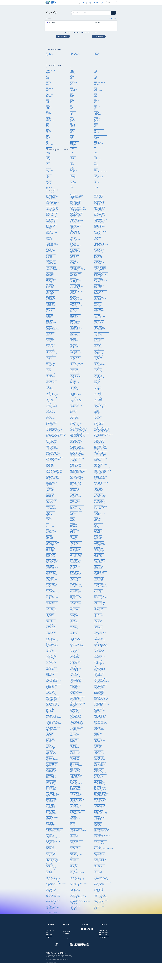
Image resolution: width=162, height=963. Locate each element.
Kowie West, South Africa (99, 206)
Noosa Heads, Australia (51, 787)
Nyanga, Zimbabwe (50, 226)
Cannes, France (97, 314)
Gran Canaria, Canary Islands (100, 774)
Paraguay (96, 124)
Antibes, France (97, 309)
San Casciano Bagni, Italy (75, 376)
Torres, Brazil (73, 825)
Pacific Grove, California (51, 557)
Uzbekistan (48, 145)
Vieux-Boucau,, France (75, 327)
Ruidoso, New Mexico (75, 688)
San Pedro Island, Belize (99, 852)
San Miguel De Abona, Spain (52, 425)
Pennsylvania (72, 176)
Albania (71, 67)
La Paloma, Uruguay (74, 844)
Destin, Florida (73, 583)
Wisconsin (72, 187)
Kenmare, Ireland (97, 345)
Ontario (95, 175)
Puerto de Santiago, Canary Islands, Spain (79, 433)
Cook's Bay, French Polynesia (52, 796)
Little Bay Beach (97, 521)
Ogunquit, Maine (73, 634)
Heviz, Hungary (73, 342)
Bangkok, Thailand (98, 286)
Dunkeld (47, 520)
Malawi (71, 113)
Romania (72, 127)
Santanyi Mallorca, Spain (75, 425)
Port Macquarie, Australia (75, 789)
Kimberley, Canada (50, 461)
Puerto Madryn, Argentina (51, 808)
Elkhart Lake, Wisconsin (51, 768)
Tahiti (71, 138)
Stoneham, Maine (98, 636)
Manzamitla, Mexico (98, 493)
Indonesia (48, 102)
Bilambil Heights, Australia (76, 776)
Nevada (95, 169)
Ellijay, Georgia (97, 614)
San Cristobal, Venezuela (75, 850)
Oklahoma (72, 175)
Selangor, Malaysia (98, 275)
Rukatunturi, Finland (74, 306)
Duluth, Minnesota (50, 657)
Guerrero (48, 162)
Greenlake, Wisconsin (50, 769)
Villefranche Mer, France (51, 328)
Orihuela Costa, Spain (74, 419)
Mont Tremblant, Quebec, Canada (77, 471)
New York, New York (98, 693)
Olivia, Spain (96, 418)
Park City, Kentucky (74, 628)
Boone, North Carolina (99, 697)
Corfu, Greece (97, 333)
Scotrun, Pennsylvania (99, 716)
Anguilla (95, 69)
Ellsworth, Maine (49, 633)
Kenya (71, 106)
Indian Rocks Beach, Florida (52, 587)
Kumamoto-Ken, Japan (75, 255)
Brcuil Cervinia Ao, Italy (99, 350)
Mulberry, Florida (98, 595)
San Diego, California (98, 560)
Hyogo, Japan (97, 251)
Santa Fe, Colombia (74, 841)
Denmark (72, 88)
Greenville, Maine (73, 633)
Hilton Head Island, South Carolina (53, 723)
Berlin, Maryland (97, 637)
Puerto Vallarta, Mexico (75, 500)
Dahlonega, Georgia (50, 614)
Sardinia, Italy (97, 379)
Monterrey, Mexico (74, 495)
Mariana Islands (97, 114)
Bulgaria (72, 79)
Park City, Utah (73, 745)
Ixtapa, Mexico (49, 491)
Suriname (72, 136)
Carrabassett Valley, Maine (100, 632)
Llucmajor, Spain (49, 413)
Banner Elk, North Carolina (100, 696)
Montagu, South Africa (51, 210)
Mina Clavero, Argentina (99, 806)
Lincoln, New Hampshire (75, 681)
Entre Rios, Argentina (50, 805)
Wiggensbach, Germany (75, 332)
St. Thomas (72, 527)
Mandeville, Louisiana (99, 630)
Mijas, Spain (48, 416)
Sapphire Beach (73, 526)
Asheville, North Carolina (99, 694)
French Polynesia (49, 94)
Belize (95, 75)
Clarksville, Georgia (50, 613)
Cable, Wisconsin (49, 766)
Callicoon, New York (50, 690)
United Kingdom (49, 144)
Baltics (47, 73)
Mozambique (97, 118)
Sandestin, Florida (98, 603)
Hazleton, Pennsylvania (99, 714)
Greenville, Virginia (98, 752)
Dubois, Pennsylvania (50, 714)
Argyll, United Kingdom (75, 445)
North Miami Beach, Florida (52, 597)
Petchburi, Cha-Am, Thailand (100, 290)
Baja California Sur (74, 154)
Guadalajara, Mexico (50, 489)
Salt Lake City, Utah (98, 745)
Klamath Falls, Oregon (99, 708)
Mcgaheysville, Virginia (99, 753)
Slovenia (47, 132)
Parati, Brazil (72, 823)
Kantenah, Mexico (98, 491)
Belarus (47, 75)
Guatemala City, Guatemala (52, 859)
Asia (71, 52)
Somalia (71, 132)
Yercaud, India (73, 243)
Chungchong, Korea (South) (100, 266)
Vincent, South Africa (98, 221)
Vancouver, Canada (50, 466)
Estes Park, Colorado (50, 568)
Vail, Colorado (73, 572)
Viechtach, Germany (50, 332)
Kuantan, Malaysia (98, 273)
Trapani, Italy (96, 382)
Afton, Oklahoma (49, 706)
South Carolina (73, 182)
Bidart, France (49, 312)
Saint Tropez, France (74, 323)
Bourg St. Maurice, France (99, 312)
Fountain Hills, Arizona (51, 533)
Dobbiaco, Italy (49, 358)
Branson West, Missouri (51, 662)
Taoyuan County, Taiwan (99, 285)
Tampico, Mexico (73, 506)
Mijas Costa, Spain (74, 416)
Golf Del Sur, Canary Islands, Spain (101, 429)
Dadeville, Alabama (98, 529)
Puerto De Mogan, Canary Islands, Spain (55, 433)
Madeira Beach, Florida (51, 593)
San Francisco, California (51, 561)
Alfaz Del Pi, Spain (98, 400)
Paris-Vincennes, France (75, 321)
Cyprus (95, 87)
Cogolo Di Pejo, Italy (98, 354)
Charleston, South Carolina (76, 721)
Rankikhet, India (49, 242)
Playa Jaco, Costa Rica (99, 855)
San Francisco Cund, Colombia (53, 841)
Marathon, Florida (74, 593)
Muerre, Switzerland (98, 441)
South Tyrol (48, 183)
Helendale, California (50, 549)
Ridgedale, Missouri (98, 666)
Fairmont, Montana (50, 669)
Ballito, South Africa (50, 197)
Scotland (72, 181)
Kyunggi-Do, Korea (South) (100, 269)
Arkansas (96, 153)
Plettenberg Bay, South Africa (76, 212)
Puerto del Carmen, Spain (75, 421)
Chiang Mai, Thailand (98, 287)
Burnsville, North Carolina (51, 698)
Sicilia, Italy (96, 380)
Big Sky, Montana (98, 667)
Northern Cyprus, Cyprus (99, 864)
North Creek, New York (51, 694)
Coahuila (72, 157)
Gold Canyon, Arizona (74, 533)
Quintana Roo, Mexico (75, 501)
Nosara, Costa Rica (50, 855)
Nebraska (72, 169)
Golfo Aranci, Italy (98, 359)
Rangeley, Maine (97, 634)
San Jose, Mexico (73, 503)
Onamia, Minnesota (74, 658)
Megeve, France (49, 318)
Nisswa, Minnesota (50, 658)
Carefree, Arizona (73, 531)
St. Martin (72, 135)
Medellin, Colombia (98, 838)
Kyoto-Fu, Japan (97, 255)
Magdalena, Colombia (75, 838)
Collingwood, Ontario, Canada (100, 476)
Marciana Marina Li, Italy (75, 364)
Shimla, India (73, 242)
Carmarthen (72, 517)
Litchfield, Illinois (50, 625)
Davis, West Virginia (74, 764)
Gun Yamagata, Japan (50, 250)
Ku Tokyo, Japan (49, 255)
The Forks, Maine (49, 637)
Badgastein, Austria (98, 297)
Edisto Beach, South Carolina (52, 722)
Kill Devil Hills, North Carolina (52, 700)
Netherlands (72, 120)
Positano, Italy (49, 374)
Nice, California (97, 555)
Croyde (95, 519)
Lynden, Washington (50, 760)
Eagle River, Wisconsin (75, 766)
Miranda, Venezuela (74, 848)
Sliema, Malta (73, 388)
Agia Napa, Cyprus (50, 863)
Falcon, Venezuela (50, 847)
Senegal (71, 130)
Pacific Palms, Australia (51, 788)
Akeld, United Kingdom (51, 445)
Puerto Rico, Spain (98, 421)
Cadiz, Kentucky (97, 627)
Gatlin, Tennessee (73, 729)
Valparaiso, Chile (97, 834)
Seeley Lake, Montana (74, 670)
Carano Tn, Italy (49, 352)
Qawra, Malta (96, 387)
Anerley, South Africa (98, 196)
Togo (47, 141)
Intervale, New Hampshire (75, 680)
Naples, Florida (49, 596)
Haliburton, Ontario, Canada (100, 477)
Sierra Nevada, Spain (50, 427)
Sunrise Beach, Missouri (51, 667)
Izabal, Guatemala (74, 859)
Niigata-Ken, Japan (98, 257)
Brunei (47, 79)
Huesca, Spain (73, 411)
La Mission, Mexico (50, 493)
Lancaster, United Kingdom (52, 452)
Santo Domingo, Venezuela (100, 850)
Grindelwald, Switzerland (99, 439)
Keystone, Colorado (98, 568)
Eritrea (47, 91)
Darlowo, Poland (49, 392)
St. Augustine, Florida (75, 607)
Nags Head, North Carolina (100, 702)
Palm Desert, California (75, 557)
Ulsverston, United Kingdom (100, 458)
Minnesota (96, 167)
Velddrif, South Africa (74, 221)
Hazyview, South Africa (99, 202)
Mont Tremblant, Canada (75, 463)
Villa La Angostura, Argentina (100, 813)
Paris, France (48, 321)
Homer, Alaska (97, 530)
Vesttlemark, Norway (98, 391)
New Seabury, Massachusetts (100, 644)
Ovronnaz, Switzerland (51, 442)
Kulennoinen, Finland (50, 305)
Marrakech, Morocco (98, 194)
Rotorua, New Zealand (99, 800)
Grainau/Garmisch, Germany (100, 329)
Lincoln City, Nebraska (99, 672)
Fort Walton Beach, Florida (100, 584)
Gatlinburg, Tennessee (99, 729)
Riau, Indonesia (49, 245)
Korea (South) (49, 107)
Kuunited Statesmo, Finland (76, 305)
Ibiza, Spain (96, 411)
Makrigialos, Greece (74, 336)
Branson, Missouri (98, 661)
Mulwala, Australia (50, 786)
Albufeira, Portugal (74, 392)
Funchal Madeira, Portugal (52, 397)
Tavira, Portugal (49, 399)
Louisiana (96, 164)
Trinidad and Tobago (74, 141)
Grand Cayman (49, 96)
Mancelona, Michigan (98, 652)
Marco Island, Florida (98, 593)
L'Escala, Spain (97, 412)
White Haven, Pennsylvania (76, 718)
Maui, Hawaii (97, 619)
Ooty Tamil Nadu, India (51, 240)
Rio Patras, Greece (74, 340)
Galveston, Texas (73, 735)
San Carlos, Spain (98, 423)
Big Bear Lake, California (99, 544)
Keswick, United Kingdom (51, 451)
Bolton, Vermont (97, 746)
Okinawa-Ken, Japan (50, 258)
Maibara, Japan (49, 256)
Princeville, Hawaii (98, 620)
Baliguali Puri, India (74, 230)
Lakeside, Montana (74, 669)
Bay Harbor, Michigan (74, 649)
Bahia (47, 154)
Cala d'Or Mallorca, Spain (51, 406)
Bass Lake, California (50, 544)
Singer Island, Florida (50, 607)
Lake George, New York (99, 692)
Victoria (47, 186)
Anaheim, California (98, 542)
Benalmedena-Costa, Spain (76, 405)
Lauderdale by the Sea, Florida (52, 592)
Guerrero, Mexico (49, 490)
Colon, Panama (73, 860)
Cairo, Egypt (48, 866)
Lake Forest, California (99, 553)
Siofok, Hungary (73, 344)
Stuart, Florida (73, 608)
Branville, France (49, 314)
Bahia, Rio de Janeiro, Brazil (76, 828)
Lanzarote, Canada (98, 461)
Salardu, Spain (73, 422)
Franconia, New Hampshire (52, 679)
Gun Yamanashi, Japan (75, 250)
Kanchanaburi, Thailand (75, 288)
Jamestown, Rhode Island (51, 720)
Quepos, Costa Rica (74, 857)
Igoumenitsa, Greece (98, 334)
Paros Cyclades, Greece (99, 338)
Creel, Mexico (49, 488)
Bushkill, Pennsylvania (51, 712)
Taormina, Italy (73, 381)
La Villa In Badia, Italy (74, 360)
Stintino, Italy (49, 381)
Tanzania (72, 139)
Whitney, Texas (97, 741)
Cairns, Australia (97, 777)
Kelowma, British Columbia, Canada (102, 467)
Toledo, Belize (73, 853)
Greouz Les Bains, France (99, 316)
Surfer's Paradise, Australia (52, 790)
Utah (47, 185)
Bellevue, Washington (74, 757)
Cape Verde (48, 82)
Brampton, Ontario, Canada (76, 475)
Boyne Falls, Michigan (99, 650)
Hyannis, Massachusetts (51, 643)
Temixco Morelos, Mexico (99, 507)
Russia (95, 127)
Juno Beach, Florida (98, 589)
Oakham (71, 525)
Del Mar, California (74, 548)
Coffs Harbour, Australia (99, 778)
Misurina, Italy (49, 367)
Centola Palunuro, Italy (99, 353)
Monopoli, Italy (73, 367)
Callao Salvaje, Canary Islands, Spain (102, 428)
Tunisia (95, 141)
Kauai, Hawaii (73, 618)
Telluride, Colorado (50, 572)
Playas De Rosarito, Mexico (100, 497)
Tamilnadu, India (97, 242)
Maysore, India (49, 238)
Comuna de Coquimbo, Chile (100, 831)
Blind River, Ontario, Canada (100, 473)
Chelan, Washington (98, 758)
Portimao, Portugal (50, 398)
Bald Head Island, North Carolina (77, 696)
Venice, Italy (96, 385)
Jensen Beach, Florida (74, 589)
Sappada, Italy (73, 379)
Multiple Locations (74, 524)
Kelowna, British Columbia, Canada (54, 469)
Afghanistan (48, 67)
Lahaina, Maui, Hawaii (50, 619)
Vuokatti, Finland (49, 309)
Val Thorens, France (50, 327)
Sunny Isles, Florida (98, 608)
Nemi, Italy (48, 368)
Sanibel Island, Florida (51, 604)
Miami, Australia (73, 784)
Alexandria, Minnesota (75, 655)
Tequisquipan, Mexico (51, 508)
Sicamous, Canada (50, 465)
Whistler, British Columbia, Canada (54, 470)
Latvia (95, 108)
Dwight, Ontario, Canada (51, 477)
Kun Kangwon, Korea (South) (76, 268)
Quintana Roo (73, 177)
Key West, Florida (97, 590)
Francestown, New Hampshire (100, 678)
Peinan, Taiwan (97, 284)
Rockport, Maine (49, 636)
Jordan (95, 105)
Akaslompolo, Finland (75, 303)
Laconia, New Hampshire (51, 681)
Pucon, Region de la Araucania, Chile (102, 835)
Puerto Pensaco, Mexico (51, 500)
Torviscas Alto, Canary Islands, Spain (102, 435)
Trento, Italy (48, 383)
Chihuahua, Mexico (74, 487)
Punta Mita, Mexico (98, 500)
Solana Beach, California (99, 561)
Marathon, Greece (98, 336)
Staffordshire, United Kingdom (77, 455)
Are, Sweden (96, 436)
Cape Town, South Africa (75, 198)
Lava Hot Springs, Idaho (51, 624)
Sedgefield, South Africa (99, 215)
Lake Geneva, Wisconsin (99, 769)
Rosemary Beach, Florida (75, 603)
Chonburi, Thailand (50, 288)
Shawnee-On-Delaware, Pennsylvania (54, 717)
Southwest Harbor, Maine (75, 636)
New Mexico (48, 171)
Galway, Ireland (73, 345)
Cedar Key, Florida (74, 578)
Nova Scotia (96, 173)
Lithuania (96, 111)
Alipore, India (97, 228)
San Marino (72, 129)
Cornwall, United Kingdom (76, 446)
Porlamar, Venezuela (74, 849)
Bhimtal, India (49, 231)
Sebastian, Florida (50, 605)
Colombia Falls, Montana (75, 668)
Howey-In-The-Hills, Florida (76, 586)
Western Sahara (73, 147)
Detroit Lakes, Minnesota (99, 656)
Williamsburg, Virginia (99, 756)
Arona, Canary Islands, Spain (52, 428)
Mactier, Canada (49, 463)
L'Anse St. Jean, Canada (75, 461)
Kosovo (71, 107)
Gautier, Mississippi (98, 660)
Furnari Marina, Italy (74, 359)
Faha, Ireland (48, 345)
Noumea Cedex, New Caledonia (77, 796)
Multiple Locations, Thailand (52, 290)
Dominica (48, 89)
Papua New (72, 124)
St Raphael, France (98, 323)
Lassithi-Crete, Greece (99, 335)
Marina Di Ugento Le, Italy (99, 364)
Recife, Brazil (73, 824)
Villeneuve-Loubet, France (76, 328)
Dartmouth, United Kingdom (100, 446)
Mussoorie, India (49, 239)
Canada (95, 81)
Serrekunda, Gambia (50, 192)
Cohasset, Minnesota (74, 656)
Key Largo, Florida (74, 590)
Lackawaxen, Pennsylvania (75, 715)
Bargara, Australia (50, 776)
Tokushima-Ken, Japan (99, 262)
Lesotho (71, 109)
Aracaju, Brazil (97, 816)
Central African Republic (99, 82)
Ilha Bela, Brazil (97, 819)
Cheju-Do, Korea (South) (75, 266)
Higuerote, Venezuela (74, 847)
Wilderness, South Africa (75, 224)
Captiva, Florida (49, 578)
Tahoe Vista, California (75, 562)
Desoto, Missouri (97, 662)
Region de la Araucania (99, 177)
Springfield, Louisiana (51, 632)
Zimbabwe (72, 148)
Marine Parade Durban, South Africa (78, 209)
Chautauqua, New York (99, 690)
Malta (71, 114)
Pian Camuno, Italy (98, 371)
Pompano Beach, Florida (51, 602)
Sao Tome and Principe (99, 129)
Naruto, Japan (49, 257)
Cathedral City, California (75, 547)
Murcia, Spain (97, 417)
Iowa (95, 163)
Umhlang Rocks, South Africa (100, 219)
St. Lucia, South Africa (75, 218)
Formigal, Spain (49, 410)
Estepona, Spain (97, 409)
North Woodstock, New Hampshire (77, 682)
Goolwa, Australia (98, 780)
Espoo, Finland (97, 303)
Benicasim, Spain (98, 405)
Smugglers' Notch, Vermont (52, 748)
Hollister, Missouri (50, 663)
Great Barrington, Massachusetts (53, 642)
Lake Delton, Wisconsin (75, 769)
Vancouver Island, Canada (75, 466)
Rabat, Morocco (97, 195)
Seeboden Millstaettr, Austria (76, 299)
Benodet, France (73, 311)
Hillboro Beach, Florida (51, 585)
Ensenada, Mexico (98, 488)
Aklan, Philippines (98, 278)
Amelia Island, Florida (75, 574)
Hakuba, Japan (49, 251)
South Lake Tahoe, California (52, 562)
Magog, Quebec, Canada (51, 471)
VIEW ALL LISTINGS (112, 18)
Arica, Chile (72, 831)
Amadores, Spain (97, 403)
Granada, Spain (97, 410)
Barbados (96, 73)
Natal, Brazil (72, 822)
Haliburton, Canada (98, 459)
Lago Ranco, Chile (74, 832)
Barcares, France (49, 311)
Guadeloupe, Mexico (74, 489)
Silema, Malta (49, 388)
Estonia (71, 91)
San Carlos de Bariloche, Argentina (77, 810)
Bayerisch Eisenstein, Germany (52, 329)
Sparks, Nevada (73, 675)
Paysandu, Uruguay (50, 846)
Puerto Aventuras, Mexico (51, 499)
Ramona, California (74, 559)
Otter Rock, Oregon (98, 709)
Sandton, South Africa (98, 214)
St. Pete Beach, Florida (51, 608)
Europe (95, 52)
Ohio (47, 175)
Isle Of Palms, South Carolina (76, 723)
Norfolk (47, 525)
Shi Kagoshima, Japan (51, 260)
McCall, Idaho (73, 624)
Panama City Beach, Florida (52, 601)
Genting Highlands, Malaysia (76, 270)
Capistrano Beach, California (76, 545)
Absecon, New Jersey (74, 685)
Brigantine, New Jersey (75, 686)
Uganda (47, 143)
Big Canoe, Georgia (74, 612)
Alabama (48, 152)
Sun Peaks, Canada (74, 465)
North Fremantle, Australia (100, 787)
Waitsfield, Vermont (98, 748)
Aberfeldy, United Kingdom (100, 443)
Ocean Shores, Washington (52, 762)
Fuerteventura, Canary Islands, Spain (78, 429)
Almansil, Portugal (50, 393)
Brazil (95, 78)
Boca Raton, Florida (74, 575)
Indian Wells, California (75, 549)
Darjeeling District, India (51, 232)
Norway (47, 123)
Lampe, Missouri (73, 664)
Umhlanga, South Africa (51, 220)
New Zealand (48, 121)
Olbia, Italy (48, 369)
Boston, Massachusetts (75, 639)
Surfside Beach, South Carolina (53, 727)
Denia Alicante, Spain (74, 409)
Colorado (48, 158)
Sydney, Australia (73, 790)
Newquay (96, 524)
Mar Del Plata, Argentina (99, 805)
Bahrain (95, 72)
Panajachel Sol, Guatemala (100, 859)
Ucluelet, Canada (97, 465)
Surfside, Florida (49, 609)
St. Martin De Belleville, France (101, 324)
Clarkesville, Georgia (98, 612)
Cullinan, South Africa (50, 200)
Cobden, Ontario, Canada (75, 476)
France (95, 93)
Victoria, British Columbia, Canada (101, 469)
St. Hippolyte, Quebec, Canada (76, 472)
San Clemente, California (75, 560)
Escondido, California (98, 548)
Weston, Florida (49, 612)
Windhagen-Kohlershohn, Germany (101, 332)
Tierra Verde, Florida (74, 609)
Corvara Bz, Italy (49, 357)
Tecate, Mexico (73, 507)
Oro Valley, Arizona (74, 535)
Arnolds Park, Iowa (98, 626)
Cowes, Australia (73, 780)
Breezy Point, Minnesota (51, 656)
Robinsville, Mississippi (75, 661)
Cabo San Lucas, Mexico (75, 485)
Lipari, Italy (72, 362)
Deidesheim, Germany (75, 329)
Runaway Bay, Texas (98, 739)
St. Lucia (47, 135)
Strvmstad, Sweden (50, 439)
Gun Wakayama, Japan (99, 249)
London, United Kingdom (99, 452)
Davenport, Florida (74, 580)
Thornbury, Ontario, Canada (76, 478)
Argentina (72, 70)
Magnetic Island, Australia (76, 783)
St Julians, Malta (49, 389)
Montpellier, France (98, 318)
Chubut (47, 157)
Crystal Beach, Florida (50, 580)
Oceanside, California (50, 556)
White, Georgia (97, 616)
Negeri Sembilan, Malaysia (100, 274)
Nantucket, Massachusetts (76, 644)
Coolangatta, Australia (51, 780)
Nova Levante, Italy (98, 368)
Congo (71, 84)
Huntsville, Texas (73, 736)
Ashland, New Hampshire (75, 676)
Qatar (95, 126)
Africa (47, 52)
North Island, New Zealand (100, 799)
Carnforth (96, 517)
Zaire (95, 147)
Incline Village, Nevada (75, 673)
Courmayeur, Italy (98, 357)
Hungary (47, 101)
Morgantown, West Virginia (100, 764)
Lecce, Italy (48, 362)
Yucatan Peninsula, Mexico (76, 509)
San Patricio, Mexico (98, 505)
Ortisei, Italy (48, 370)
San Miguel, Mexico (50, 505)
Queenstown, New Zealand (76, 800)
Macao (71, 112)
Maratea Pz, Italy (49, 364)
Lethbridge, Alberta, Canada (76, 483)
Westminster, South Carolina (76, 727)
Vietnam (95, 145)
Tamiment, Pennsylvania (75, 717)
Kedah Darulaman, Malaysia (76, 272)
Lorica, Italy (96, 362)
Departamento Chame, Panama (53, 861)
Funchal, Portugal (98, 395)
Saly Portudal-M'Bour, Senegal (52, 196)
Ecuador (95, 89)
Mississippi (48, 168)
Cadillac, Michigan (50, 651)
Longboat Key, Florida (99, 592)
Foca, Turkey (96, 293)
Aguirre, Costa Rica (98, 853)
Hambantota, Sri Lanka (99, 282)
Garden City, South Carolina (100, 722)
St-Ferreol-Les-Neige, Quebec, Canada (54, 473)
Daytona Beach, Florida (99, 580)
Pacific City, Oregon (50, 710)
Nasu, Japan (72, 257)
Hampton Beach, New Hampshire (53, 680)
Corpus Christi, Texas (74, 734)
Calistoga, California (50, 545)
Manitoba (72, 165)
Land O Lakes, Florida (98, 591)
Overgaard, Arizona (98, 535)
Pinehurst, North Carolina (99, 703)
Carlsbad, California (98, 545)
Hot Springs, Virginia (74, 753)
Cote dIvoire (72, 85)
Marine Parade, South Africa (52, 209)
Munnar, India (97, 238)
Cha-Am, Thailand (74, 287)
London (47, 523)
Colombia (48, 84)
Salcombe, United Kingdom (52, 454)
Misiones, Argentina (50, 807)
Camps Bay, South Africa (51, 198)
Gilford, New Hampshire (75, 679)
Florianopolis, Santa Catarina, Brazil (78, 830)
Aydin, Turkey (97, 292)
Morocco (72, 118)
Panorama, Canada (50, 464)
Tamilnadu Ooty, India (51, 243)
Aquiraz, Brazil (73, 816)
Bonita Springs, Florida (99, 575)
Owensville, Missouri (50, 666)
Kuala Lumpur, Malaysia (75, 273)
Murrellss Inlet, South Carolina (53, 724)
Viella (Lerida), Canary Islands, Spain (78, 436)
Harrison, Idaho (97, 621)
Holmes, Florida (97, 585)
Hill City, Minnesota (74, 657)
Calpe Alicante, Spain (98, 406)
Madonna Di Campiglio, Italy (76, 363)
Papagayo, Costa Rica (74, 855)
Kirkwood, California (50, 551)
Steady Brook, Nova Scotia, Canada (77, 479)
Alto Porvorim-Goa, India (51, 230)
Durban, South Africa (98, 200)
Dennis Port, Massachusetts (52, 640)
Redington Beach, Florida (99, 602)
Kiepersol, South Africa (51, 206)
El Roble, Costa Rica (50, 854)
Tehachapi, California (98, 562)
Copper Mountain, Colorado (52, 567)
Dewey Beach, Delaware (99, 573)
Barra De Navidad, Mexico (75, 484)
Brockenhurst (49, 514)
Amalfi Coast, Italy (50, 348)
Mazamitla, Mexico (74, 494)
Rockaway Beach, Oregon (99, 710)
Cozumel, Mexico (98, 487)
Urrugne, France (73, 326)
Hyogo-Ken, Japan (50, 252)
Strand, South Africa (98, 218)
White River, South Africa (51, 224)
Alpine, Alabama (73, 529)
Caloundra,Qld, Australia (75, 778)
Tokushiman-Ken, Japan (51, 263)
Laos (71, 108)
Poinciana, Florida (98, 601)
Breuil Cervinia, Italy (50, 351)
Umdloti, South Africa (74, 219)
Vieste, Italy (48, 386)
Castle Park (48, 518)
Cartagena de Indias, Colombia (53, 837)
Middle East (96, 54)
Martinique (48, 115)
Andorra (47, 69)
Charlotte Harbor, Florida (99, 578)
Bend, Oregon (97, 706)
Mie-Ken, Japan (73, 256)
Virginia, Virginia (49, 756)
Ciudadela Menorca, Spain (52, 409)
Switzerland (96, 137)
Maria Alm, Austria (74, 298)
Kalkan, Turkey (73, 294)
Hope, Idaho (48, 622)
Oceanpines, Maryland (51, 639)
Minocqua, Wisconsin (98, 770)
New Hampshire (73, 170)
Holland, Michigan (74, 652)
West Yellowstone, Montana (52, 672)
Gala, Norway (48, 391)
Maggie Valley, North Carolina (76, 702)
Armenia (95, 70)
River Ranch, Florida (50, 603)
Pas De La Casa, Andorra (51, 297)
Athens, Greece (73, 333)
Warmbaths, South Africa (75, 222)
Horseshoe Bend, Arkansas (76, 541)
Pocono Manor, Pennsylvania (52, 716)
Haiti (95, 99)
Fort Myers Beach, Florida (75, 584)
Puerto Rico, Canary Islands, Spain (101, 433)
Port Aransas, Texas (50, 739)
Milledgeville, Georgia (99, 615)
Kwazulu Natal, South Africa (52, 207)
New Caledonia (97, 120)
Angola (71, 69)
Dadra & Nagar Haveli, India (100, 231)
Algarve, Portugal (98, 392)
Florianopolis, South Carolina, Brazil (78, 826)
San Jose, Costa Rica (98, 857)
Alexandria (96, 511)
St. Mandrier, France (74, 324)
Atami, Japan (48, 248)
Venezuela (72, 145)
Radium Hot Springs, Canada (100, 464)
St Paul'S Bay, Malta (74, 389)
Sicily (95, 181)
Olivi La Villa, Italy (74, 369)
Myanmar (48, 119)
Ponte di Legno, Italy (50, 373)
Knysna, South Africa (74, 206)
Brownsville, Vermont (50, 747)
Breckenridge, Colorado (99, 566)
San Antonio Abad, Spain (51, 423)
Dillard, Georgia (73, 614)
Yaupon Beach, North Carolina (52, 705)
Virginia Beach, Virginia (75, 756)
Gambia (95, 94)
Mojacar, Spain (49, 417)
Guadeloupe (48, 97)
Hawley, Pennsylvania (74, 714)
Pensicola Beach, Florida (75, 601)
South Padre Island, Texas (99, 740)
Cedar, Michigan (73, 651)
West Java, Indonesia (50, 246)
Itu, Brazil (72, 820)
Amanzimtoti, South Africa (76, 196)
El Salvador (72, 90)
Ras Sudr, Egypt (73, 867)
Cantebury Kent (97, 515)
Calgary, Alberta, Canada (51, 482)
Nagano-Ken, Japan (98, 256)
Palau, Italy (48, 371)
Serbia (95, 130)
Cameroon (72, 81)
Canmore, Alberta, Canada (75, 482)
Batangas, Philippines (51, 279)
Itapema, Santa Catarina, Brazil (101, 830)
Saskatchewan (49, 181)
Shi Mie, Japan (73, 260)
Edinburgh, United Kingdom (76, 447)
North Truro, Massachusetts (52, 645)
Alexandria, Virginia (50, 751)
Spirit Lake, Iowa (73, 627)
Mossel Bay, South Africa (75, 210)
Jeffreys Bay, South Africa (99, 204)
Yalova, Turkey (73, 296)
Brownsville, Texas (74, 733)
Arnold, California (74, 543)
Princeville (96, 525)
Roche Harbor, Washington (52, 763)
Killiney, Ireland (49, 346)
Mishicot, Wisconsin (50, 771)
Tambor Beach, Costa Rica (51, 858)
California (48, 156)
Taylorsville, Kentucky (98, 628)
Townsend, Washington (99, 763)
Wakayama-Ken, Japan (99, 264)
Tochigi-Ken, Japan (74, 262)
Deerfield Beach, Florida (75, 581)
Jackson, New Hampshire (99, 680)
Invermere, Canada (74, 460)
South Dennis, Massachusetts (100, 645)
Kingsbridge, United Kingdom (100, 451)
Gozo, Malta (48, 387)
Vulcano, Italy (73, 386)
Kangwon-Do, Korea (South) (100, 267)
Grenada (95, 96)
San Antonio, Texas (74, 740)
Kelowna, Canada (97, 460)
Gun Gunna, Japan (50, 249)
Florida (71, 161)
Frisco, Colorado (73, 568)
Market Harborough (98, 523)
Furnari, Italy (48, 359)
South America (97, 53)
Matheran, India (97, 237)
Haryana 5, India (49, 233)
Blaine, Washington (74, 758)
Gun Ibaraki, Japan (74, 249)
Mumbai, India (73, 238)
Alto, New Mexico (74, 687)
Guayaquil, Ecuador (74, 842)
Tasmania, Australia (98, 790)
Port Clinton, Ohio (98, 705)
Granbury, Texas (49, 736)
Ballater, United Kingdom (51, 446)
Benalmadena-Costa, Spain (52, 405)
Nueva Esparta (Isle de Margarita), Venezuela (104, 848)
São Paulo (72, 180)
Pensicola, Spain (97, 419)
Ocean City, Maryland (98, 638)
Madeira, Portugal (98, 397)
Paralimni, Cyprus (74, 865)
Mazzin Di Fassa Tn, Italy (51, 365)
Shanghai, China (97, 227)
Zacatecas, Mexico (98, 509)
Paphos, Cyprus (49, 865)
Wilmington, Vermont (98, 750)
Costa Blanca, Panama (99, 860)
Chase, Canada (73, 459)
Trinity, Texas (48, 741)
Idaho (95, 162)
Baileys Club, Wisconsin (51, 765)
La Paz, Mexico (73, 493)
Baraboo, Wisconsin (98, 765)
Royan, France (49, 323)
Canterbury (48, 517)
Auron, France (49, 310)
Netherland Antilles (50, 120)
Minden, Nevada (97, 674)
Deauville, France (73, 315)
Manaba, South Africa (74, 208)
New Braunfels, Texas (74, 738)
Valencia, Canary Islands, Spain (53, 436)
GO (113, 12)
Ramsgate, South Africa (51, 214)
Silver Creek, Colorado (51, 571)
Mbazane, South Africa (99, 209)
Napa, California (49, 555)
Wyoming (96, 187)
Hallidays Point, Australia (51, 781)
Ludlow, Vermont (97, 747)
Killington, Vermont (74, 747)
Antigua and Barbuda (50, 70)
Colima (95, 157)
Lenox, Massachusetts (75, 643)
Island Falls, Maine (98, 633)
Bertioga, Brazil (73, 817)
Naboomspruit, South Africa (52, 212)
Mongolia (96, 117)
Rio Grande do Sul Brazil (99, 179)
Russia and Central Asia (75, 54)
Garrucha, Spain (73, 410)
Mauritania (72, 115)
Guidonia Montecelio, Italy (52, 360)
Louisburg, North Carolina (52, 702)
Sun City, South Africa (50, 219)
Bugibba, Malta (97, 386)
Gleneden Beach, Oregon (75, 708)
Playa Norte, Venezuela (51, 849)
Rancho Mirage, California (99, 559)
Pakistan (96, 123)
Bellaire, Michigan (50, 650)
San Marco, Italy (49, 377)
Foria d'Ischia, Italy (98, 358)
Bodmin (47, 513)
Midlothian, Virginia (50, 754)
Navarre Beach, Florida (75, 596)
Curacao (71, 87)
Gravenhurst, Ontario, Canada (76, 477)
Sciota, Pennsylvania (74, 716)
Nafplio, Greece (49, 338)
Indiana (71, 163)
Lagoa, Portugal (73, 397)
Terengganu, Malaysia (74, 276)
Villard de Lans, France (99, 327)
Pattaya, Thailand (73, 290)
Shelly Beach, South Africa (51, 216)
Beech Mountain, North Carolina (53, 697)
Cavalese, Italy (97, 352)
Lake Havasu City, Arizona (99, 533)
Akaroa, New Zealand (98, 796)
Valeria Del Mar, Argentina (75, 812)
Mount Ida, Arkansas (74, 542)
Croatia (95, 85)
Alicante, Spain (49, 403)
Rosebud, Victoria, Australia (52, 795)
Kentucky (72, 164)
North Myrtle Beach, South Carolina (102, 724)
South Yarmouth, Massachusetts (77, 646)
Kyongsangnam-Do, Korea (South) (77, 269)
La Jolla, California (74, 551)
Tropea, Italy (72, 383)
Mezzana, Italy (97, 365)
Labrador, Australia (74, 782)
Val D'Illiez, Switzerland (99, 442)
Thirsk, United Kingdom (99, 457)
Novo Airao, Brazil (98, 822)
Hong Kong (96, 100)
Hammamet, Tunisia (50, 225)
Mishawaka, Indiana (50, 626)
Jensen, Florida (49, 589)
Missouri (72, 168)
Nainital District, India (75, 239)
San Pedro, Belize (73, 852)
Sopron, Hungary (97, 344)
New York (72, 171)
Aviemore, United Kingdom (100, 445)
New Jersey (96, 170)
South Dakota (97, 182)
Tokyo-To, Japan (97, 263)
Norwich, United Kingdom (76, 453)
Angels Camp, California (51, 543)
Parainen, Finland (49, 306)
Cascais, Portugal (98, 394)
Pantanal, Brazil (49, 823)
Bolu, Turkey (72, 293)
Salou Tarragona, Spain (99, 422)
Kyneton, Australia (50, 782)
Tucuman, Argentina (50, 812)
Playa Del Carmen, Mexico (75, 497)
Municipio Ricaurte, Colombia (76, 840)
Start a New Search (99, 36)
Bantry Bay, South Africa (75, 197)
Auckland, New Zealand (51, 798)
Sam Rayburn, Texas (50, 740)
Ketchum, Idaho (97, 622)
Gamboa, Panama (74, 861)
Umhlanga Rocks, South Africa (76, 220)
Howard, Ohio (73, 705)
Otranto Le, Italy (97, 370)
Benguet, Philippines (74, 279)
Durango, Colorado (98, 567)
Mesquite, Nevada (74, 674)
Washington (96, 186)
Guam (71, 97)
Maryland (96, 165)
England (47, 161)
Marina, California (98, 554)
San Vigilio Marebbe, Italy (99, 377)
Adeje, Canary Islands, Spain (76, 427)
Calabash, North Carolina (75, 698)
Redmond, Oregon (74, 710)
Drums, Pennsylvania (74, 712)
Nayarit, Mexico (49, 496)
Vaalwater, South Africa (51, 221)
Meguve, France (73, 318)
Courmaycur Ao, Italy (74, 357)
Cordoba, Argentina (74, 804)
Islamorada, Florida (98, 587)
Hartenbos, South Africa (75, 202)
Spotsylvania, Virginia (75, 754)
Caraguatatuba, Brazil (75, 818)
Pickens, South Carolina (75, 726)
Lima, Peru (48, 844)
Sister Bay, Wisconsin (50, 772)
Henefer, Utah (97, 744)
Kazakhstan (48, 106)
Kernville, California (74, 550)
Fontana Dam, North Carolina (100, 699)
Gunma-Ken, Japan (98, 250)
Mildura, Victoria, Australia (76, 794)
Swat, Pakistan (73, 278)
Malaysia (96, 113)
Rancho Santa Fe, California (52, 560)
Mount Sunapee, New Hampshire (101, 681)
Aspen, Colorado (73, 565)
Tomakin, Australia (50, 792)
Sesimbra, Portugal (98, 398)
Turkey (47, 142)
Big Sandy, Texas (49, 733)
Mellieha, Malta (73, 387)
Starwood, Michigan (74, 654)
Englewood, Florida (98, 583)
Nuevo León (72, 174)
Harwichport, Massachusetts (100, 642)
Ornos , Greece (73, 338)
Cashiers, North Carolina (51, 699)
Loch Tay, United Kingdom (76, 452)
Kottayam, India (73, 236)
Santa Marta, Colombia (99, 841)
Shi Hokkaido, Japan (98, 258)
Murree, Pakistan (49, 278)
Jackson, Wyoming (50, 774)
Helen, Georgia (49, 615)
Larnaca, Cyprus (49, 864)
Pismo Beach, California (51, 559)
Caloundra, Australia (50, 778)
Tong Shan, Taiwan (50, 286)
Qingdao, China (73, 227)
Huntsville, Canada (50, 460)
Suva (95, 136)
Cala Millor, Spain (74, 406)
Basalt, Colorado (49, 566)
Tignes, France (49, 326)
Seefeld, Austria (97, 299)
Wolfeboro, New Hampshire (52, 685)
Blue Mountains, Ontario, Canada (53, 475)
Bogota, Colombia (50, 836)
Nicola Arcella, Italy (74, 368)
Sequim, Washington (74, 763)
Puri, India (96, 240)
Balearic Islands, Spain (51, 404)
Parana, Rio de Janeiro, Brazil (52, 829)
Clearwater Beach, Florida (51, 579)
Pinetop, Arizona (73, 537)
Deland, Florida (97, 581)
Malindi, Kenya (73, 192)
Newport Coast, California (75, 555)
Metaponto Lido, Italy (74, 365)
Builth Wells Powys (98, 514)
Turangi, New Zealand (74, 801)
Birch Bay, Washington (51, 758)
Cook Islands (97, 84)
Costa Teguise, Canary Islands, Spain (54, 429)
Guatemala (96, 97)
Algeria (95, 67)
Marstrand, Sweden (50, 437)
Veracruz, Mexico (97, 508)
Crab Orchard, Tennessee (75, 728)
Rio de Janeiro (73, 179)
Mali (47, 114)
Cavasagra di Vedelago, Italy (52, 353)
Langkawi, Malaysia (50, 274)
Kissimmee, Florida (50, 591)
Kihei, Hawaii (97, 618)
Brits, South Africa (98, 197)
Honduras (72, 100)
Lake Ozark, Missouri (50, 664)
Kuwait (95, 107)
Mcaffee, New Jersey (98, 686)
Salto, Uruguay (97, 846)
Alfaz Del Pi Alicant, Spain (75, 401)
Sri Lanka (72, 133)
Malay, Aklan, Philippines (75, 281)
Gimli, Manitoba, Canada (51, 481)
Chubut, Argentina (50, 804)
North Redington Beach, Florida (101, 597)
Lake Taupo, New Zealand (51, 799)
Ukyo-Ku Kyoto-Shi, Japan (75, 264)
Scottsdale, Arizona (98, 537)
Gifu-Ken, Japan (97, 248)
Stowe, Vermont (73, 748)
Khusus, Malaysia (50, 273)
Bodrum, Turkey (49, 293)
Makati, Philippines (50, 281)
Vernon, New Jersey (50, 687)
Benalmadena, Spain (74, 404)
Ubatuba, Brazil (97, 825)
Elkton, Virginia (97, 751)
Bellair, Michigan (97, 649)
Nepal (95, 119)
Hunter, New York (50, 692)
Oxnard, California (98, 556)
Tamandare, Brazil (50, 825)
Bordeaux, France (74, 312)
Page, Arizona (49, 536)
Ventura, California (74, 563)
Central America (49, 54)
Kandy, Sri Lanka (49, 284)
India (95, 101)
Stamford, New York (74, 694)
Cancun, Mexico (97, 485)
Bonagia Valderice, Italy (75, 350)
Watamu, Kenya (49, 194)
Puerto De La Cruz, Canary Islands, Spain (103, 431)
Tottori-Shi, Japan (50, 264)
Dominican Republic (74, 89)
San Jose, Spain (49, 424)
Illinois (47, 163)
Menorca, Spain (97, 415)
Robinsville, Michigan (51, 654)
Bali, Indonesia (73, 244)
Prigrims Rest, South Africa (100, 213)
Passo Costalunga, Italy (75, 371)
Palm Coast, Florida (98, 599)
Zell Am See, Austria (50, 302)
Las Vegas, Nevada (50, 674)
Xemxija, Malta (97, 389)
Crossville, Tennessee (98, 728)
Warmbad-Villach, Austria (75, 300)
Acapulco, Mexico (98, 483)
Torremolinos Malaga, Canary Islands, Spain (55, 435)
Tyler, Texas (72, 741)
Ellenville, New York (74, 691)
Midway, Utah (49, 745)
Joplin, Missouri (73, 663)
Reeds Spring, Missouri (75, 666)
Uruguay (95, 144)
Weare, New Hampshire (75, 684)
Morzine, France (49, 320)
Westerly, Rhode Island (99, 720)
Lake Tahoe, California (50, 554)
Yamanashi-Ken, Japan (51, 266)
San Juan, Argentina (98, 810)
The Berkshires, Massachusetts (101, 646)
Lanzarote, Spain (73, 412)
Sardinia (95, 180)
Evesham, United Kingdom (100, 447)
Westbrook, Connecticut (51, 573)
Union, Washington (50, 764)
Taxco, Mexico (49, 507)
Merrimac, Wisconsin (74, 770)
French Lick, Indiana (98, 625)
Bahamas (72, 72)
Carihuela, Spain (73, 407)
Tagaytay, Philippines (50, 282)
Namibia (72, 119)
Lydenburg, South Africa (51, 208)
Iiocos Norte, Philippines (75, 280)
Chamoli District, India (75, 231)
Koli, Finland (96, 304)
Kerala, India (72, 234)
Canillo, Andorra (97, 296)
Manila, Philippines (98, 281)
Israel (71, 103)
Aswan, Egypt (97, 865)
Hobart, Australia (73, 781)
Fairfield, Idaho (73, 621)
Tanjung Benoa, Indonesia (75, 245)
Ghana (95, 95)
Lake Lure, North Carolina (99, 700)
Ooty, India (96, 239)
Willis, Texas (48, 742)
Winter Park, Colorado (99, 572)
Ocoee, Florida (49, 598)
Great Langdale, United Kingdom (77, 448)
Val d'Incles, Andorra (74, 297)
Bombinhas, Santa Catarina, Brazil (53, 830)
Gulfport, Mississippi (50, 661)
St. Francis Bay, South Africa (52, 218)
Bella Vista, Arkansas (50, 539)
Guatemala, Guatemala (99, 858)
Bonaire (71, 77)
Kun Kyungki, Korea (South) (100, 268)
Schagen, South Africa (50, 215)
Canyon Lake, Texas (98, 733)
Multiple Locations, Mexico (100, 495)
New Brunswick (49, 170)
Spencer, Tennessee (50, 732)
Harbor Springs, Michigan (51, 652)
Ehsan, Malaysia (49, 270)
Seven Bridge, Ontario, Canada (52, 478)
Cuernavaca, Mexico (74, 488)
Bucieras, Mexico (49, 485)
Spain (47, 133)
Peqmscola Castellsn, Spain (52, 421)
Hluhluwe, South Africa (75, 203)
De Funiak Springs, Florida (52, 581)
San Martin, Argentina (74, 811)
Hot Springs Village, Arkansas (52, 542)
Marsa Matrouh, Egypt (51, 867)
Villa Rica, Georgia (74, 616)
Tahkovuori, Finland (74, 308)
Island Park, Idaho (74, 622)
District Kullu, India (74, 232)
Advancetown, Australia (51, 775)
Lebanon (47, 109)
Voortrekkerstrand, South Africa (53, 222)
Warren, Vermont (49, 750)
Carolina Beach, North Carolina (101, 698)
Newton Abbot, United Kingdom (53, 453)
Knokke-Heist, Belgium (75, 302)
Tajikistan (48, 139)
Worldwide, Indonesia (75, 246)
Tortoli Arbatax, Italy (74, 382)
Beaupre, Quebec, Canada (75, 470)
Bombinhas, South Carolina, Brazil (53, 826)
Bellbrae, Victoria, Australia (100, 792)
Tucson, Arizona (97, 538)
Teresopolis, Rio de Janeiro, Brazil (101, 829)
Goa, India (96, 232)
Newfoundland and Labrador (100, 171)
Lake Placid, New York (51, 693)
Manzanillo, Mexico (50, 494)
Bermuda (72, 76)
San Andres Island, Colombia (100, 840)
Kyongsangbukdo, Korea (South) (53, 269)
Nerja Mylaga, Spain (74, 418)
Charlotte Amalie (97, 518)
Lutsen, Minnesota (98, 657)
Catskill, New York (74, 690)
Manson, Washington (74, 760)
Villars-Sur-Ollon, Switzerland (76, 443)
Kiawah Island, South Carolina (100, 723)
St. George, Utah (73, 746)
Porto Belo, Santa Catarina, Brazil (53, 831)
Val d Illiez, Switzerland (75, 442)
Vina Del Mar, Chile (74, 835)
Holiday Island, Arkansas (51, 541)
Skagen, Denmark (50, 303)
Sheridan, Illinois (73, 625)
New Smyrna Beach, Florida (100, 596)
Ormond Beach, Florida (99, 598)
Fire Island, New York (98, 691)
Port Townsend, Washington (100, 762)
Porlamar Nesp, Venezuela (99, 849)
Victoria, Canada (49, 467)
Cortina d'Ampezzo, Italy (75, 356)
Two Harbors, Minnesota (51, 660)
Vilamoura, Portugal (98, 399)
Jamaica (47, 105)
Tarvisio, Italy (97, 381)
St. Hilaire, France (50, 324)
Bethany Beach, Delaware (75, 573)
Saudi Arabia (48, 130)
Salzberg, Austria (49, 299)
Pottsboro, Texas (73, 739)
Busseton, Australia (74, 777)
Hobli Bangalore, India (75, 233)
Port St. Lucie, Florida (74, 602)
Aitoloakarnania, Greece (51, 333)
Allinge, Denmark (98, 302)
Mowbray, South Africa (99, 210)
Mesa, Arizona (49, 535)
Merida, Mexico (49, 495)
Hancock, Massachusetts (75, 642)
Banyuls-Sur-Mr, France (99, 310)
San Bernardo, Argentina (99, 808)
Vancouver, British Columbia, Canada (78, 469)
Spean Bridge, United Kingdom (77, 454)
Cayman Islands (73, 82)
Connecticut (72, 158)
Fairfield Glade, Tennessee (51, 729)
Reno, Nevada (49, 675)
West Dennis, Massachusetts (76, 648)
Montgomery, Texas (50, 738)
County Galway (97, 158)
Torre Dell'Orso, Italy (50, 382)
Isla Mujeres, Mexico (98, 490)
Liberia (95, 109)
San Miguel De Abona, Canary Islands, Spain (56, 434)
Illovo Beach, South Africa (51, 204)
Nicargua (72, 121)
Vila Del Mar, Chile (50, 835)
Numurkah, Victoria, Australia (100, 794)
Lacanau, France (73, 317)
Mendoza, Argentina (50, 806)
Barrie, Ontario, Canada (75, 473)
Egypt (47, 90)
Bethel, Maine (73, 632)
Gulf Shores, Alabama (50, 530)
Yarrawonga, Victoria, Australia (101, 795)
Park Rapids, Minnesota (99, 658)
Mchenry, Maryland (50, 638)
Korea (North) (97, 106)
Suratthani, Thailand (50, 292)
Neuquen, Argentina (74, 807)
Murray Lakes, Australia (75, 786)
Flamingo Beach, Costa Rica (76, 854)
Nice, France (72, 320)
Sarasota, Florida (73, 604)
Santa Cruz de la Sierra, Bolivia (101, 814)
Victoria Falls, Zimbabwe (75, 226)
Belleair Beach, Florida (51, 575)
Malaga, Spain (73, 413)
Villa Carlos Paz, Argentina (52, 813)
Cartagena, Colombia (98, 836)
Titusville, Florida (98, 609)
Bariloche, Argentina (50, 802)
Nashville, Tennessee (50, 730)
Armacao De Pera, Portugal (52, 394)
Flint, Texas (96, 734)
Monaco (71, 117)
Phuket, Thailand (49, 291)
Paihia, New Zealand (50, 800)
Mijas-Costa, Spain (98, 416)
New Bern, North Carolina (51, 703)
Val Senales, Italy (73, 385)
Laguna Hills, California (51, 553)
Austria (95, 71)
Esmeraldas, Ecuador (50, 842)
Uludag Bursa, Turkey (50, 296)
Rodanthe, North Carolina (51, 704)
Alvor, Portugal (73, 393)
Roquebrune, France (98, 322)
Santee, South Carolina (99, 726)
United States (73, 144)
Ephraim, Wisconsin (74, 768)
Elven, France (97, 315)
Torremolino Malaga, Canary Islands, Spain (103, 434)
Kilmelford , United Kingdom (76, 451)
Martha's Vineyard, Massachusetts (101, 643)
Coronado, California (50, 548)
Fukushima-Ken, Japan (75, 248)
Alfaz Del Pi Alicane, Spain (51, 401)
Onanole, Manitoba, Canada (76, 481)
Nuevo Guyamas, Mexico (99, 496)
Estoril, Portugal (73, 395)
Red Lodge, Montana (50, 670)
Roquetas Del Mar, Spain (51, 422)
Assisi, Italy (96, 348)
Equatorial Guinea (98, 90)
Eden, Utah (48, 744)
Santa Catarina (49, 180)
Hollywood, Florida (74, 585)
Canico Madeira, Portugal (75, 394)
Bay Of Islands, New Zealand (76, 798)
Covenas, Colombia (74, 837)
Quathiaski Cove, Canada (75, 464)
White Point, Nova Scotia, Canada (101, 479)
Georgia (47, 95)
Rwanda (47, 129)
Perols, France (97, 321)
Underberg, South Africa (99, 220)
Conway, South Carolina (99, 721)
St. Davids (96, 526)
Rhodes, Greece (49, 340)
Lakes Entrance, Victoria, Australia (101, 793)
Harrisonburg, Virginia (51, 753)
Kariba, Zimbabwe (98, 225)
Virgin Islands (49, 147)
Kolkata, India (49, 236)
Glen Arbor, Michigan (98, 651)
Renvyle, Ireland (49, 347)
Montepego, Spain (74, 417)
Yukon (47, 188)
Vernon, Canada (97, 466)
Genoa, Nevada (49, 673)
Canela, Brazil (49, 818)
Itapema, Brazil (49, 820)
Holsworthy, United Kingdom (100, 448)
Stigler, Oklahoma (74, 706)
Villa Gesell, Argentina (75, 813)
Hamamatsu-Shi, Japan (75, 251)
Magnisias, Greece (50, 336)
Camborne (72, 515)
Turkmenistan (73, 142)
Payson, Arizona (73, 536)
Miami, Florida (49, 595)
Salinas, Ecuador (49, 843)
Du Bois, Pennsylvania (99, 712)
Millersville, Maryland (75, 638)
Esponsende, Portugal (51, 395)
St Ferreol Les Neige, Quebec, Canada (54, 472)
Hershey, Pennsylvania (51, 715)
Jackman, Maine (49, 634)
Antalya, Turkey (73, 292)
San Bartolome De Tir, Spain (76, 423)
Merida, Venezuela (50, 848)
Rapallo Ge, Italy (73, 375)
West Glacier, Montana (99, 670)
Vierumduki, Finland (98, 308)
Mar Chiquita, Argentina (75, 805)
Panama (47, 124)
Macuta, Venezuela (98, 847)
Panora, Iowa (48, 627)
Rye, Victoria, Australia (75, 795)
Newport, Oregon (73, 709)
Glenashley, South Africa (51, 201)
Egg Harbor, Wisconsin (99, 766)
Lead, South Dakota (98, 727)
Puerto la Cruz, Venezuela (51, 850)
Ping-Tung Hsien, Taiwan (75, 285)
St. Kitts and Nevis (98, 133)
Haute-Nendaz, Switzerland (52, 440)
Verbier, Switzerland (50, 443)
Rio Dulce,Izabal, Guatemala (52, 860)
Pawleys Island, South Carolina (53, 726)
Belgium (72, 75)
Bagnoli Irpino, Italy (50, 350)
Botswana (72, 78)
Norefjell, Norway (74, 391)
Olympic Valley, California (75, 556)
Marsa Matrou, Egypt (98, 866)
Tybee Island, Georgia (50, 616)
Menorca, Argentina (74, 806)
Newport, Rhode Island (75, 720)
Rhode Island (49, 179)
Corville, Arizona (73, 532)
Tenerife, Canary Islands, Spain (76, 434)
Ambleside (48, 512)
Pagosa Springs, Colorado (99, 569)
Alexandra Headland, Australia (76, 775)
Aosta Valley (48, 153)
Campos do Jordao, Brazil (99, 817)
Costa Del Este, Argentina (99, 804)
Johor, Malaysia (49, 272)
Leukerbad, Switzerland (99, 440)
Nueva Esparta (49, 174)
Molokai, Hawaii (49, 620)
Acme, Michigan (49, 649)
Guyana (71, 99)
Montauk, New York (74, 693)
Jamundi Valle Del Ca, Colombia (53, 838)
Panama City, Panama (98, 861)
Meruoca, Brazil (49, 822)
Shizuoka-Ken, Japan (98, 261)
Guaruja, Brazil (73, 819)
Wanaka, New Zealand (98, 801)
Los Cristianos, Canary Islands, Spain (54, 431)
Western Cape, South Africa (100, 222)
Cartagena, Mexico (50, 487)
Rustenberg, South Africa (75, 214)
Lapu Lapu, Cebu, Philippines (100, 280)
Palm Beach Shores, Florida (76, 599)
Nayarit (47, 169)
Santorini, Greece (97, 340)
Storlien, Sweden (97, 437)
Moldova (48, 117)
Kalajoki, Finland (73, 304)
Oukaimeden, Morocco (51, 195)
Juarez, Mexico (73, 491)
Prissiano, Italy (97, 374)
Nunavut (96, 174)
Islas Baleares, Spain (50, 412)
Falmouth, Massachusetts (99, 640)
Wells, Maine (72, 637)
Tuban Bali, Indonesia (98, 245)
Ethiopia (95, 91)
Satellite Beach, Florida (99, 604)
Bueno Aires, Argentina (75, 802)
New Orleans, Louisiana (51, 631)
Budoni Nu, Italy (73, 351)
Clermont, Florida (74, 579)
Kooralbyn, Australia (98, 781)
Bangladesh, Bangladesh (99, 226)
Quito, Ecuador (97, 842)
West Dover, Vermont (74, 750)
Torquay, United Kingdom (51, 458)
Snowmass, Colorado (74, 571)
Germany (72, 95)
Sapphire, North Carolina (75, 704)
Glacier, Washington (74, 759)
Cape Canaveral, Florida (99, 577)
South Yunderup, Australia (100, 789)
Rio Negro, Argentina (74, 808)
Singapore (72, 131)
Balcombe (96, 512)
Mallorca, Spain (97, 413)
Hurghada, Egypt (73, 866)
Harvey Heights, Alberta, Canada (101, 482)
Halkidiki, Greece (73, 334)
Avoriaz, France (73, 310)
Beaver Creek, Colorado (75, 566)
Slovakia (95, 131)
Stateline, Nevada (98, 675)
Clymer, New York (50, 691)
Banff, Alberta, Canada (99, 481)
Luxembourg (49, 112)
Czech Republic (49, 88)
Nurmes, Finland (97, 305)
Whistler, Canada (73, 467)
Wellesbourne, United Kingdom (53, 459)
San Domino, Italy (98, 376)
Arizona (71, 153)
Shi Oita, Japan (97, 260)
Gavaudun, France (74, 316)
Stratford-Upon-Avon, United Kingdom (54, 457)
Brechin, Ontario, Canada (99, 475)
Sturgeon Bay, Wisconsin (75, 772)
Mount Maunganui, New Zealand (77, 799)
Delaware (72, 159)
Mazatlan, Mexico (98, 494)
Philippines (72, 125)
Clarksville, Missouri (74, 662)
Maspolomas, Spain (74, 415)
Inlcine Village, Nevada (99, 673)
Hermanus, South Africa (51, 203)
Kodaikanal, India (98, 234)
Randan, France (73, 322)
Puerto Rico (72, 126)
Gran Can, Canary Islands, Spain (53, 430)
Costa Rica (48, 85)
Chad (47, 83)
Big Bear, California (74, 544)
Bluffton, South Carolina (51, 721)
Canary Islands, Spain (50, 407)
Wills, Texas (72, 742)
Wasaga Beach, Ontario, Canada (53, 479)
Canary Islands (73, 156)
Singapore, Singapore (74, 282)
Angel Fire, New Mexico (99, 687)
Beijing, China (49, 227)
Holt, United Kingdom (51, 449)
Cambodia (48, 81)
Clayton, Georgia (73, 613)
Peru (47, 125)
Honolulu (48, 521)
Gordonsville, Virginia (75, 752)
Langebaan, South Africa (99, 207)
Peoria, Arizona (97, 536)
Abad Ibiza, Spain (50, 400)
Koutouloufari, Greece (75, 335)
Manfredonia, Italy (98, 363)
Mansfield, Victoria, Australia (52, 794)
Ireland (47, 103)
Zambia (47, 148)
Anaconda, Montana (74, 667)
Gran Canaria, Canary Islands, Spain (78, 430)
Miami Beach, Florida (74, 595)
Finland (71, 93)
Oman (71, 123)
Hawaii (71, 162)
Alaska (71, 152)
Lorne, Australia (49, 783)
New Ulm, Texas (97, 738)
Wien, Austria (97, 300)
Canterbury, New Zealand (99, 798)
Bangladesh (72, 73)
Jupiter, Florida (49, 590)
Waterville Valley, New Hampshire (53, 684)
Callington (48, 515)
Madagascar (48, 113)
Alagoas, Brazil (49, 816)
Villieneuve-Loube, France (99, 328)
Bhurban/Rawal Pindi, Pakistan (101, 276)
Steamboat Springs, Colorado (100, 571)
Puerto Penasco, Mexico (99, 499)
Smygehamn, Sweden (74, 437)
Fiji (46, 93)
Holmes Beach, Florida (51, 586)
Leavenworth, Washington (99, 759)
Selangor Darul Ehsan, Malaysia (53, 276)
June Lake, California (50, 550)
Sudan (47, 136)
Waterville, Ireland (74, 347)
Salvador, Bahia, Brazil (99, 826)
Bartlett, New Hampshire (99, 676)
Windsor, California (50, 565)
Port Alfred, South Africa (99, 212)
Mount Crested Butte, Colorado (77, 569)
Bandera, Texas (97, 732)
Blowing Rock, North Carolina (76, 697)
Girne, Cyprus (73, 863)
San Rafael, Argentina (98, 811)
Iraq (94, 102)
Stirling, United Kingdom (99, 455)
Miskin (47, 524)
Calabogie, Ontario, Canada (52, 476)
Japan (71, 105)
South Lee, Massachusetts (51, 646)
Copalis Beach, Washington (52, 759)
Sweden (71, 137)
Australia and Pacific (74, 53)
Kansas (47, 164)
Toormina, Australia (74, 792)
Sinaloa (47, 182)
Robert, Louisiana (74, 631)
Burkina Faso (97, 79)
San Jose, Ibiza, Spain (74, 424)
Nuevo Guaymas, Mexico (75, 496)
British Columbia (98, 154)
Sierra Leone (48, 131)
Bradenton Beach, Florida (75, 577)
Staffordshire (97, 527)
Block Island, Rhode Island (100, 718)
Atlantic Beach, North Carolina (52, 696)
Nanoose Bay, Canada (98, 463)
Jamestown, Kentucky (50, 628)
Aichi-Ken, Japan (97, 246)
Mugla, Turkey (97, 294)
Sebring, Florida (73, 605)
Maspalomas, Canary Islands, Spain (78, 431)
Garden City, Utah (73, 744)
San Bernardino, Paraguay (99, 843)
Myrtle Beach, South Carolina (76, 724)
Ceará (95, 156)
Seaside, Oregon (49, 711)
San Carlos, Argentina (50, 810)
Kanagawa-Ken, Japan (74, 254)
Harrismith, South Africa (99, 201)
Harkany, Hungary (50, 342)
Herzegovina (48, 100)
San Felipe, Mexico (50, 503)
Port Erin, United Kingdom (100, 453)
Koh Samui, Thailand (98, 288)
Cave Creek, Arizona (98, 531)
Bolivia (47, 77)
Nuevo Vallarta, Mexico (51, 497)
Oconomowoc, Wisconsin (75, 771)
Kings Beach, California (99, 550)
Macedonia (96, 112)
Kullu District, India (98, 236)
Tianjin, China (49, 228)
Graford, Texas (97, 735)
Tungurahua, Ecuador (74, 843)
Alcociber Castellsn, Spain (76, 400)
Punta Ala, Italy (49, 375)
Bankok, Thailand (49, 287)
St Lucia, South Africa (98, 216)
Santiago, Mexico (49, 506)
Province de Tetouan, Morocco (76, 195)
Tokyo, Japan (72, 263)
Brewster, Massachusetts (99, 639)
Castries (71, 518)
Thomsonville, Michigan (99, 654)
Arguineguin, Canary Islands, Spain (102, 427)
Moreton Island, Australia (99, 784)
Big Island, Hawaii (50, 618)
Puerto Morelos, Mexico (75, 499)
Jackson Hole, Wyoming (75, 774)
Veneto (71, 185)
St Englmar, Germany (98, 330)
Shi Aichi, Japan (73, 258)
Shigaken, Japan (73, 261)
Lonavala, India (49, 237)
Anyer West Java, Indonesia (52, 244)
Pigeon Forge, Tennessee (75, 730)
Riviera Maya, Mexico (50, 502)
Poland (95, 125)
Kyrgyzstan (48, 108)
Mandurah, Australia (98, 783)
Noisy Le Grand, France (99, 320)
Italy (95, 103)
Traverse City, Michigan (51, 655)
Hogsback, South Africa (99, 203)
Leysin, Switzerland (50, 441)
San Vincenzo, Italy (50, 379)
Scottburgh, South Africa (75, 215)
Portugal (48, 126)
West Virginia (49, 187)
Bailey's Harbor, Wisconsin (76, 765)
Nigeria (95, 121)
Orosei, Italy (96, 369)
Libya (47, 111)
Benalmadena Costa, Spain (100, 404)
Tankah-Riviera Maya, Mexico (100, 506)
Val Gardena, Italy (49, 385)
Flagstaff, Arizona (98, 532)
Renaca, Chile (73, 834)
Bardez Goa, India (98, 230)
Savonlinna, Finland (50, 308)
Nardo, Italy (96, 367)
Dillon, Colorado (73, 567)
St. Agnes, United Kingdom (100, 454)
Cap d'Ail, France (49, 315)
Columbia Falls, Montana (99, 668)
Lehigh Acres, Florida (74, 592)
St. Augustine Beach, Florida (100, 607)
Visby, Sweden (73, 439)
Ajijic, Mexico (49, 484)
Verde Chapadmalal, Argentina (100, 812)
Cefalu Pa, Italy (73, 353)
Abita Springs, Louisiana (51, 630)
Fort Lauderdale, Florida (51, 584)
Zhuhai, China (73, 228)
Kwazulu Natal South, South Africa (77, 207)
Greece (71, 96)
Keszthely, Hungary (98, 342)
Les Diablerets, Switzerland (76, 440)
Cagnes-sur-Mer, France (75, 314)
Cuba (47, 87)
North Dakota (73, 173)
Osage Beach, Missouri (99, 664)
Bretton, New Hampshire (51, 678)
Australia (72, 71)
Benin (47, 76)
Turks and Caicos (97, 142)
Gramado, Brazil (49, 819)
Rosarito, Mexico (73, 502)
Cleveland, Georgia (98, 613)
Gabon (71, 94)
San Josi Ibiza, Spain (98, 424)
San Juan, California (74, 561)
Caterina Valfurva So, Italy (75, 352)
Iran (70, 102)
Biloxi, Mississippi (74, 660)
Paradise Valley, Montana (99, 669)
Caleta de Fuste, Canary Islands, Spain (78, 428)
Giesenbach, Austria (50, 298)
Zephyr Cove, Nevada (50, 676)
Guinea (47, 99)
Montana (96, 168)
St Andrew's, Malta (98, 388)
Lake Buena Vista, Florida (75, 591)
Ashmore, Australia (98, 775)
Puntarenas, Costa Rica (51, 857)
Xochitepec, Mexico (50, 509)
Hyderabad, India (97, 233)
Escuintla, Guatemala (74, 858)
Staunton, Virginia (98, 754)
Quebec (47, 177)
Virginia (71, 186)
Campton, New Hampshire (76, 678)
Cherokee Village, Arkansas (76, 539)
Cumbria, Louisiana (74, 630)
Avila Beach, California (99, 543)
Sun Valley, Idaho (97, 624)
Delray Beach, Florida (50, 583)
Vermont (95, 185)
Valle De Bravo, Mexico (75, 508)
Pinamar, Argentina (98, 807)
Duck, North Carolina (74, 699)
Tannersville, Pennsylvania (99, 717)
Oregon (47, 176)
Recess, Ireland (97, 346)
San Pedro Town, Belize (51, 853)
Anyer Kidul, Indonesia (99, 243)
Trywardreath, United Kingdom (77, 458)
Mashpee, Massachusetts (51, 644)
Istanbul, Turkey (49, 294)
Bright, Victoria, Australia (51, 793)
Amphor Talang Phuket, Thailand (77, 286)
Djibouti (95, 88)
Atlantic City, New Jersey (99, 685)
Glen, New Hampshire (98, 679)
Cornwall (72, 519)
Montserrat (48, 118)
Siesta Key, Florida (98, 605)
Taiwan (95, 138)
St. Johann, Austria (50, 300)
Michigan (72, 167)
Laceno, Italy (96, 360)
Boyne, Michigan (73, 650)
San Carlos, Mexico (98, 502)
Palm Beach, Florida (50, 599)
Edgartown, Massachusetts (76, 640)
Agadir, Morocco (73, 194)
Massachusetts (49, 167)
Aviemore (72, 512)
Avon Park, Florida (98, 574)
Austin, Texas (73, 732)
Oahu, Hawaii (73, 620)
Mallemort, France (98, 317)
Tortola (47, 529)
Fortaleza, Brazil (97, 818)
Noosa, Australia (97, 786)
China (95, 83)
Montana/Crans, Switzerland (76, 441)
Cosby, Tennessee (49, 728)
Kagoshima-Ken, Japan (51, 254)
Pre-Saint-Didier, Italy (74, 374)
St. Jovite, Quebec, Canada (99, 472)
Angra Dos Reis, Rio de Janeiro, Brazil (54, 828)
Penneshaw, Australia (74, 788)
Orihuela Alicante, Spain (51, 419)
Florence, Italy (73, 358)
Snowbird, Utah (49, 746)
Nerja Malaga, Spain (50, 418)
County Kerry (48, 159)
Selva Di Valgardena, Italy (51, 380)
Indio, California (97, 549)
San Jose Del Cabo (50, 526)
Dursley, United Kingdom (51, 447)
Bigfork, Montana (49, 668)
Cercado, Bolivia (49, 814)
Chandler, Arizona (50, 532)
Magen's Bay (72, 523)
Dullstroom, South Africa (75, 200)
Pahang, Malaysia (49, 275)
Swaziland (48, 137)
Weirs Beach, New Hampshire (100, 684)
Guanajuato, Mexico (98, 489)
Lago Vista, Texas (97, 736)
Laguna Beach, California (99, 551)
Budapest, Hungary (74, 341)
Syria (47, 138)
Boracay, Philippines (98, 279)
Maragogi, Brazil (97, 820)
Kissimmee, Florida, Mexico (76, 511)
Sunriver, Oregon (73, 711)
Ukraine (71, 143)
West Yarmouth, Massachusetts (101, 648)
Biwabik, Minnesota (98, 655)
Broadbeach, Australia (51, 777)
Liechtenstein (73, 111)
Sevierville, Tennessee (98, 730)
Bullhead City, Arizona (51, 531)
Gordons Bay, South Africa (75, 201)
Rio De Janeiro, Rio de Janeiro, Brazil (78, 829)
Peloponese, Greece (50, 339)
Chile (71, 83)
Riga (47, 127)
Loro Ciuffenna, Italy (50, 363)
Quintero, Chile (49, 834)
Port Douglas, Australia (51, 789)
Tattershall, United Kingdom (76, 457)
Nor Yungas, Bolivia (74, 814)
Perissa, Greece (73, 339)
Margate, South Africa (98, 208)
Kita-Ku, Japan (97, 254)
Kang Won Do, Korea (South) (76, 267)
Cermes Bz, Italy (49, 354)
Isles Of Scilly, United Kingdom (101, 449)
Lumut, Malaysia (73, 274)
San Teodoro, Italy (74, 377)
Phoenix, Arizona (49, 537)
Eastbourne (72, 520)
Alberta (95, 152)
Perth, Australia (97, 788)
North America (49, 53)
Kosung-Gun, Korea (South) (52, 268)
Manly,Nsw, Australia (50, 784)
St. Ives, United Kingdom (51, 455)
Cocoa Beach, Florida (98, 579)
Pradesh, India (73, 240)
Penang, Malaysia (73, 275)
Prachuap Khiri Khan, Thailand (76, 291)
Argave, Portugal (97, 393)
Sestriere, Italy (73, 380)
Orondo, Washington (74, 762)
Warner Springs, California (100, 563)
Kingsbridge (72, 521)
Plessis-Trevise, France (51, 322)
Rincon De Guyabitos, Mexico (100, 501)
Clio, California (97, 547)
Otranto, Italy (72, 370)
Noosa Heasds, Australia (75, 787)
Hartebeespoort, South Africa (52, 202)
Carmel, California (50, 547)
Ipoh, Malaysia (97, 270)
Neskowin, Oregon (50, 709)
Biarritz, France (97, 311)
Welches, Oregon (97, 711)
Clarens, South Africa (98, 198)
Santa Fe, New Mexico (99, 688)
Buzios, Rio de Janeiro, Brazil (100, 828)
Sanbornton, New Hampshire (100, 682)
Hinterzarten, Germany (51, 330)
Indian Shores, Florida (75, 587)
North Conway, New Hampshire (53, 682)
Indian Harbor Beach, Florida (100, 586)
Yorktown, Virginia (50, 757)
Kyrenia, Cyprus (97, 863)
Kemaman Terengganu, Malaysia (101, 272)
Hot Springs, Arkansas (99, 541)
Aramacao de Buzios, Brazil (52, 817)
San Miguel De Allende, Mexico (77, 505)
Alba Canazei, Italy (98, 347)
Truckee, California (50, 563)
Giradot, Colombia (98, 837)
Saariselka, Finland (98, 306)
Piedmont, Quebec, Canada (100, 471)
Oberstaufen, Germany (75, 330)
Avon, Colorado (97, 565)
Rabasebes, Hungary (50, 344)
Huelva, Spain (49, 411)
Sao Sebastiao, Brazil (98, 824)
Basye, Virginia (73, 751)
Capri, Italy (96, 351)
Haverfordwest (97, 520)
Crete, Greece (49, 334)
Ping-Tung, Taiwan (50, 285)
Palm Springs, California (99, 557)
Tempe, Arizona (73, 538)
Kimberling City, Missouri (99, 663)
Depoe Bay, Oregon (50, 708)
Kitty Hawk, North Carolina (76, 700)
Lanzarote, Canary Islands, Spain (101, 430)
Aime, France (72, 309)
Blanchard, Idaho (49, 621)
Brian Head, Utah (97, 742)
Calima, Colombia (74, 836)
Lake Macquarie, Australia (99, 782)
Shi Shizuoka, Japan (50, 261)
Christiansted (49, 519)
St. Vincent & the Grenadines (100, 135)
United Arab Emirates (98, 143)
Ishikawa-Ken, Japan (74, 252)
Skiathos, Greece (49, 341)
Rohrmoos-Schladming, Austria (101, 298)
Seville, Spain (97, 425)
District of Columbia (98, 159)
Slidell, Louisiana (98, 631)
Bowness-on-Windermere (99, 513)
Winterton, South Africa (99, 224)
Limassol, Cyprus (74, 864)
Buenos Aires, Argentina (99, 802)
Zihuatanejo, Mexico (50, 511)
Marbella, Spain (49, 415)
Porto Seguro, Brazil (50, 824)
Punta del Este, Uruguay (75, 846)
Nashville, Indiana (74, 626)
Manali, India (73, 237)
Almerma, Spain (73, 403)
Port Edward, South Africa (51, 213)
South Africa (96, 132)
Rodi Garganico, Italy (50, 376)
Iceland (71, 101)
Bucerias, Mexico (97, 484)
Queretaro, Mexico (50, 501)
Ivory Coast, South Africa (75, 204)
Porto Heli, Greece (98, 339)
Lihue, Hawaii (73, 619)
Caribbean (48, 55)
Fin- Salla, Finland (50, 304)
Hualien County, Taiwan (75, 284)
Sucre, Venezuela (49, 852)
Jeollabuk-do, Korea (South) (52, 267)
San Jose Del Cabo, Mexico (100, 503)
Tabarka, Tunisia (73, 225)
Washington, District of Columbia (53, 574)
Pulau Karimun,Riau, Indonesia (101, 244)
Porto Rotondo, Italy (74, 373)
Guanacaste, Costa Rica (99, 854)
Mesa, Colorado (49, 569)
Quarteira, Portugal (74, 398)
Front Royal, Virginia (50, 752)
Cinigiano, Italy (73, 354)
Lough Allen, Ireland (74, 346)
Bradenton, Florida (50, 577)
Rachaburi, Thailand (98, 291)
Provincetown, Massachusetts (76, 645)
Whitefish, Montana (74, 672)
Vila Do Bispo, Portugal (75, 399)
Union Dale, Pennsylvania (51, 718)
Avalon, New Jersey (50, 686)
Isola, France (48, 317)
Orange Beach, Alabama (75, 530)
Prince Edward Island (98, 176)
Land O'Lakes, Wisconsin (51, 770)
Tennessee (72, 183)
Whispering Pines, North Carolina (101, 704)
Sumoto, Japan (49, 262)
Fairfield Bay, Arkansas (99, 539)
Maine (47, 165)
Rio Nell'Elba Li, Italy (98, 375)
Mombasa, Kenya (97, 192)
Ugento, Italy (96, 383)
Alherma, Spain (97, 401)
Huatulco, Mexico (74, 490)
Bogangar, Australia (98, 776)
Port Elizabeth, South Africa (76, 213)
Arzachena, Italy (73, 348)
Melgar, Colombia (50, 840)
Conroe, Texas (49, 734)
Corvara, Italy (97, 356)
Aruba (47, 71)
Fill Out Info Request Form (62, 36)
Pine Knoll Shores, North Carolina (77, 703)
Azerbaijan (48, 72)
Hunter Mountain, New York (76, 692)
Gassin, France (49, 316)
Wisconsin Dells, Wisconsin (100, 772)
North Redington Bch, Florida (76, 597)
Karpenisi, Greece (49, 335)
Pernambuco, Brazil (98, 823)
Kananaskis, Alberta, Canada (52, 483)
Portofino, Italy (97, 373)
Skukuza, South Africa (75, 216)
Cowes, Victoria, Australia (75, 793)
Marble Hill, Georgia (74, 615)
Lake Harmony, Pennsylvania (100, 715)
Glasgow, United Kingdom (52, 448)
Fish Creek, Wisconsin (99, 768)
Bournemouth (73, 513)
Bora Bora (96, 77)
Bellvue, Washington (98, 757)
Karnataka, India (49, 234)
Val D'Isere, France (98, 326)
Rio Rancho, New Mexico (51, 688)
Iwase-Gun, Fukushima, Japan (100, 252)
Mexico (95, 115)
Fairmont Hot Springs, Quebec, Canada (102, 470)
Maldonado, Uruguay (98, 844)
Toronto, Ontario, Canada (99, 478)
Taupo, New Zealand (50, 801)
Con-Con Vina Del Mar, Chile (52, 832)
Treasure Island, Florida (51, 610)
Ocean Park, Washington (99, 760)
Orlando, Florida (73, 598)
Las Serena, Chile (97, 832)
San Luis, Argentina (50, 811)
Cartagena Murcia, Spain (99, 407)
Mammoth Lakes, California (76, 554)
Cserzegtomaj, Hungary (99, 341)
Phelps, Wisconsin (98, 771)
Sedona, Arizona (49, 538)
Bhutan (95, 76)
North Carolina (49, 173)
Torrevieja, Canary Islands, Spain (77, 435)
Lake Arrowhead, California (76, 553)
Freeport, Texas (49, 735)
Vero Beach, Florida (98, 610)
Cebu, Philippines (50, 280)
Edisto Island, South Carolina (76, 722)
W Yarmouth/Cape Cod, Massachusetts (54, 648)
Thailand (96, 139)
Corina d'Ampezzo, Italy (51, 356)
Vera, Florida (72, 610)
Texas (95, 183)
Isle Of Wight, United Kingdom (77, 449)
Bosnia (47, 78)
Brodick (71, 514)
